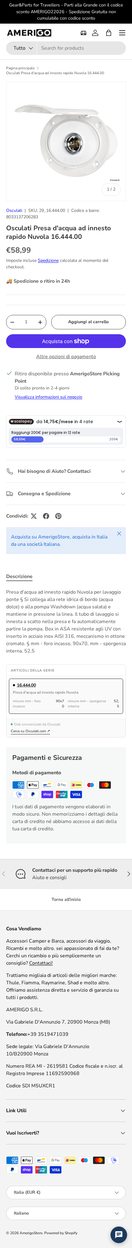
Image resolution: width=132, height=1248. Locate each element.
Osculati (14, 210)
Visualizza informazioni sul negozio (48, 397)
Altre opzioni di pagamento (66, 356)
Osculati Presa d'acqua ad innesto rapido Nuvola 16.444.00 (55, 73)
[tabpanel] (66, 621)
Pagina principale (20, 68)
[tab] (19, 576)
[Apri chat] (119, 1235)
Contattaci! (41, 963)
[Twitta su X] (34, 516)
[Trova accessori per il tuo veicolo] (83, 33)
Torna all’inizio (66, 899)
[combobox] (66, 48)
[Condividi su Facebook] (46, 516)
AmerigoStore (31, 1233)
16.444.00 (26, 685)
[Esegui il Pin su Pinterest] (58, 516)
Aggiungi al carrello (88, 322)
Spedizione (48, 260)
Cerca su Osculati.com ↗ (30, 731)
